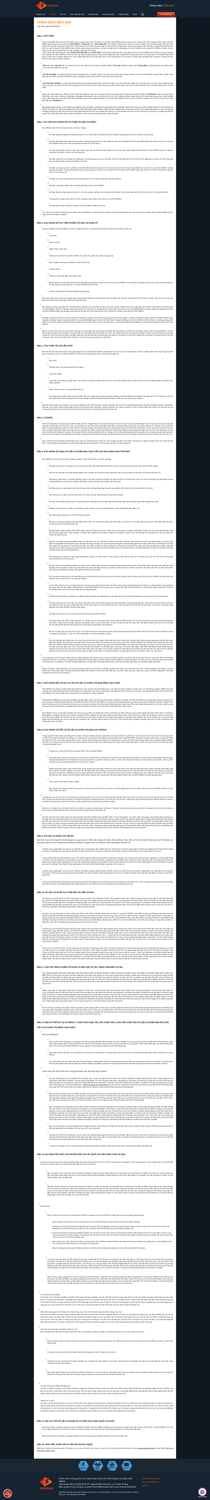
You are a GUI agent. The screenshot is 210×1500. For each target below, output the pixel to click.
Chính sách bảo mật (151, 1478)
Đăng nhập (156, 5)
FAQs (135, 14)
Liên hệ (145, 1485)
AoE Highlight (108, 14)
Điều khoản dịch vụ (150, 1482)
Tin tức (63, 14)
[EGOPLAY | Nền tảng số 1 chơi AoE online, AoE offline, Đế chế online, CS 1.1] (46, 5)
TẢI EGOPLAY (166, 14)
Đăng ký (169, 5)
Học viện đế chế (77, 14)
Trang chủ (41, 14)
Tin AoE (52, 14)
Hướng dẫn (93, 14)
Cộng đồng (123, 14)
